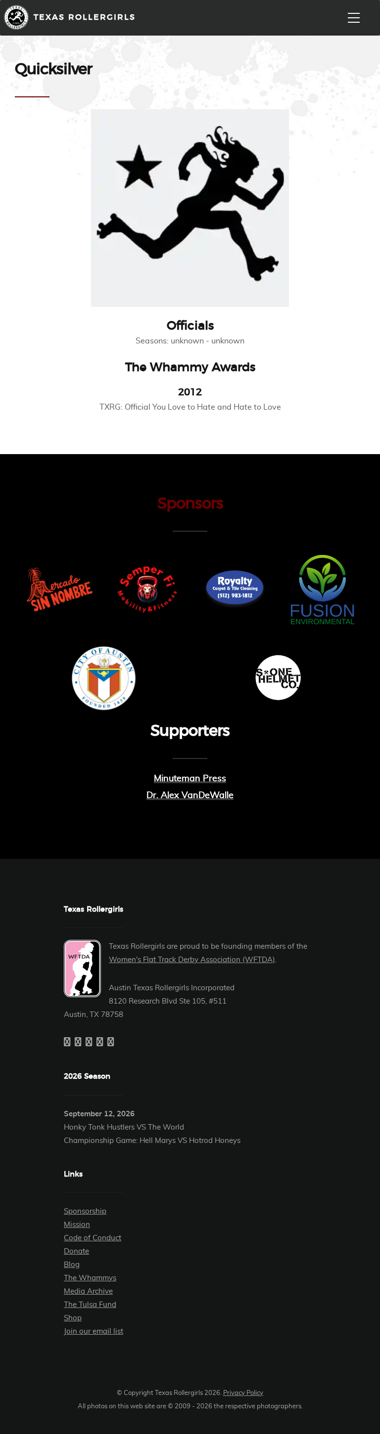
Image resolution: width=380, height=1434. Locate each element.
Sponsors (190, 503)
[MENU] (353, 17)
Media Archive (88, 1291)
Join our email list (93, 1331)
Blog (72, 1264)
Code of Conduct (92, 1238)
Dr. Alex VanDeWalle (190, 795)
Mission (77, 1224)
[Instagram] (89, 1042)
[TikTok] (110, 1042)
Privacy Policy (243, 1393)
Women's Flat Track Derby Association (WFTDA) (192, 960)
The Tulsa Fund (90, 1304)
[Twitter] (78, 1042)
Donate (76, 1251)
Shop (73, 1318)
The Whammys (90, 1278)
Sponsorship (85, 1211)
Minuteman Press (190, 778)
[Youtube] (99, 1042)
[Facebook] (67, 1042)
